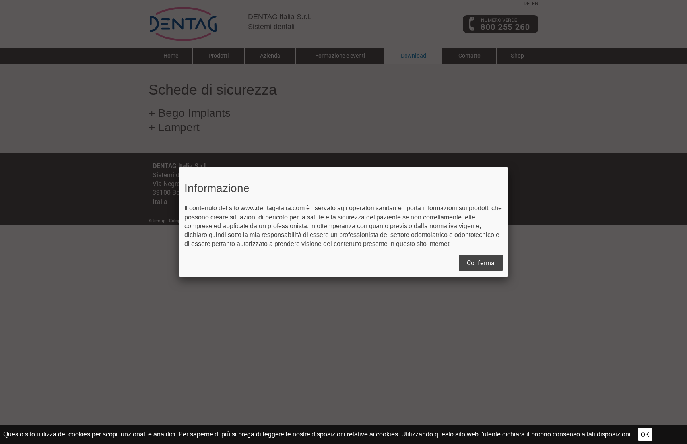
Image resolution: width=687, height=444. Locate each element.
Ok (645, 434)
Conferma (481, 262)
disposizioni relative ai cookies (355, 434)
